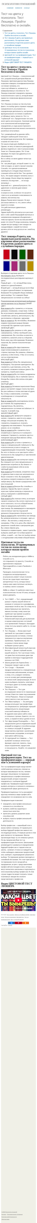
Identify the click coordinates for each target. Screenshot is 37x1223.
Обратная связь (5, 1219)
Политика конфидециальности (9, 1217)
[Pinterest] (18, 923)
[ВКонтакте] (11, 923)
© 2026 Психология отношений (9, 1212)
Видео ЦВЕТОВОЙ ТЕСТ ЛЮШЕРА (18, 62)
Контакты (4, 1214)
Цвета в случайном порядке (22, 914)
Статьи (26, 8)
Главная (10, 8)
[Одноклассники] (25, 923)
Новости (18, 8)
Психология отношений (18, 4)
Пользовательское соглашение (15, 1214)
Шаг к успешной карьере (17, 919)
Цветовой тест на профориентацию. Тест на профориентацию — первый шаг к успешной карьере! (20, 57)
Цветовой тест (20, 917)
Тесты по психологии (10, 917)
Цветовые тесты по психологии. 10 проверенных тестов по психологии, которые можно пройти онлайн (19, 50)
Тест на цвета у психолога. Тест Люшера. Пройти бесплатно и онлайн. (20, 34)
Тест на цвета (10, 914)
